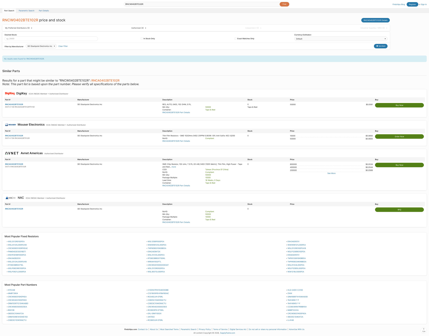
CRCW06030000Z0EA (17, 307)
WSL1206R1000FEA (156, 241)
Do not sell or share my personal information (268, 329)
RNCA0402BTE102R (14, 104)
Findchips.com (9, 4)
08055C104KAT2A (16, 313)
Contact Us (143, 329)
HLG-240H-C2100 (295, 290)
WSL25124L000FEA (296, 265)
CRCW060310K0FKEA (17, 297)
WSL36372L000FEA (156, 272)
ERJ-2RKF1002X (154, 313)
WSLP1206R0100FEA (296, 251)
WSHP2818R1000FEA (17, 255)
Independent (252, 28)
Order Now (399, 136)
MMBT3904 (13, 293)
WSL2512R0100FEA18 (297, 248)
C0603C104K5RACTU (157, 303)
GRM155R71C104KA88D (18, 303)
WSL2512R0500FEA (156, 268)
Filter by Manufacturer (14, 46)
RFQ (399, 210)
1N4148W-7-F (293, 300)
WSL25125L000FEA (156, 255)
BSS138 (11, 310)
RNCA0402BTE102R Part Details (176, 112)
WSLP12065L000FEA (296, 268)
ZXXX (290, 293)
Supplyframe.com (227, 333)
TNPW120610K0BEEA (297, 258)
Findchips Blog (399, 4)
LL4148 (291, 320)
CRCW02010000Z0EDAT (158, 265)
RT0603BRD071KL (15, 265)
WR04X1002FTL (154, 261)
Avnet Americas (41, 153)
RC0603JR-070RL (155, 320)
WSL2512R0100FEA (16, 241)
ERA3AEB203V (14, 258)
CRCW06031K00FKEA (297, 313)
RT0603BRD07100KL (156, 258)
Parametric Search (189, 329)
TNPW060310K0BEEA (157, 248)
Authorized (137, 28)
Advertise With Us (296, 329)
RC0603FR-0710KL (156, 310)
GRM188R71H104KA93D (298, 297)
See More (331, 173)
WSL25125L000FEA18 (17, 245)
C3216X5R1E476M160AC (158, 293)
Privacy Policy (205, 329)
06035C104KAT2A (295, 317)
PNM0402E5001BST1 (17, 251)
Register (412, 4)
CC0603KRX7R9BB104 (297, 307)
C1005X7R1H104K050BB (158, 290)
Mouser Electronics (51, 124)
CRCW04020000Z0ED (157, 307)
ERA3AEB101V (294, 241)
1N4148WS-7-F (294, 303)
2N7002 (151, 317)
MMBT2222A (293, 310)
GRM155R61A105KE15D (18, 317)
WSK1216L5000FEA (296, 272)
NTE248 (11, 290)
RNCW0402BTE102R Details (375, 20)
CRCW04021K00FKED (17, 300)
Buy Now (399, 105)
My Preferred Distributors (17, 28)
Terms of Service (220, 329)
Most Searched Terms (169, 329)
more (174, 167)
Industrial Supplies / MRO (373, 28)
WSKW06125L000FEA (157, 245)
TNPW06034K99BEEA (297, 261)
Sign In (424, 4)
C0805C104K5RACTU (157, 300)
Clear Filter (63, 46)
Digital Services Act (238, 329)
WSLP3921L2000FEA (17, 272)
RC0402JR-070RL (155, 297)
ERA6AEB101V (294, 255)
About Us (154, 329)
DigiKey (42, 93)
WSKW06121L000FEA (297, 245)
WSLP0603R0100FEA (17, 268)
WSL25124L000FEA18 (17, 261)
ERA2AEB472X (154, 251)
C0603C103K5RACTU (17, 320)
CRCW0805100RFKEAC (18, 248)
